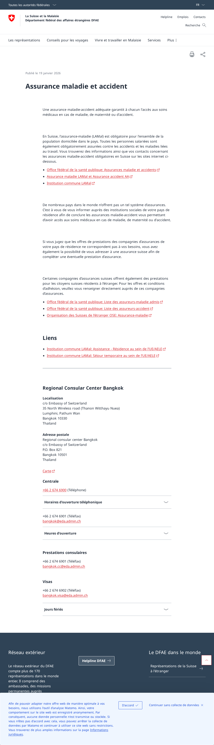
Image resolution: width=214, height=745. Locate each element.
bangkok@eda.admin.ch (62, 521)
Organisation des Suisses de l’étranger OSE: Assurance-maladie (97, 315)
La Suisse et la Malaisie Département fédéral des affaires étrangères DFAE (62, 18)
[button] (24, 40)
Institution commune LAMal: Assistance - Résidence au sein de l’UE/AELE (104, 349)
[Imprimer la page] (191, 54)
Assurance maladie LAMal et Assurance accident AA (88, 176)
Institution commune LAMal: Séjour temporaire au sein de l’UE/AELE (101, 355)
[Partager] (202, 54)
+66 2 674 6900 (54, 490)
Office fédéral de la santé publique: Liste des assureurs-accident (98, 308)
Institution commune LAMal (69, 183)
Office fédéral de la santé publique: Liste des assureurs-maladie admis (103, 302)
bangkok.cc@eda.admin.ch (64, 566)
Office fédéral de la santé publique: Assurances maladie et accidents (101, 169)
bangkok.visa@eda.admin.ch (65, 595)
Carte (47, 471)
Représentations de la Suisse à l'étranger (173, 668)
